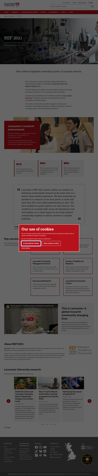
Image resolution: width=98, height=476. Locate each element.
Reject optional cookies (51, 243)
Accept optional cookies (31, 243)
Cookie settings (25, 248)
